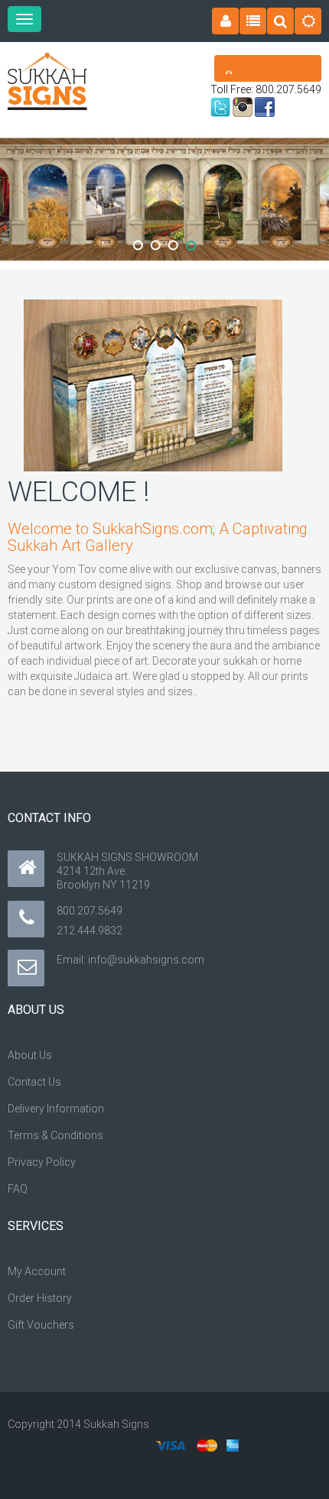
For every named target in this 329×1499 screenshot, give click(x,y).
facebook (265, 107)
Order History (40, 1298)
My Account (37, 1271)
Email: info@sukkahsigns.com (130, 959)
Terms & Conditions (55, 1135)
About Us (30, 1055)
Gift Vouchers (41, 1325)
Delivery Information (56, 1108)
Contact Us (34, 1082)
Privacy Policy (42, 1162)
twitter (220, 107)
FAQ (18, 1189)
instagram (242, 107)
